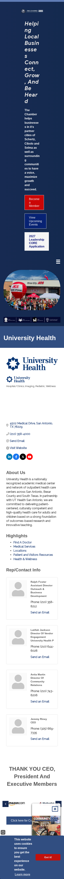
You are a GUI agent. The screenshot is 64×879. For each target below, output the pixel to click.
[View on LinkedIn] (9, 459)
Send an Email (40, 612)
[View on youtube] (29, 459)
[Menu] (58, 262)
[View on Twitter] (23, 459)
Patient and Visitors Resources (33, 554)
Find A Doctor (22, 542)
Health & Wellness (25, 559)
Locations (19, 550)
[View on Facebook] (16, 459)
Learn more (22, 874)
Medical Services (24, 546)
